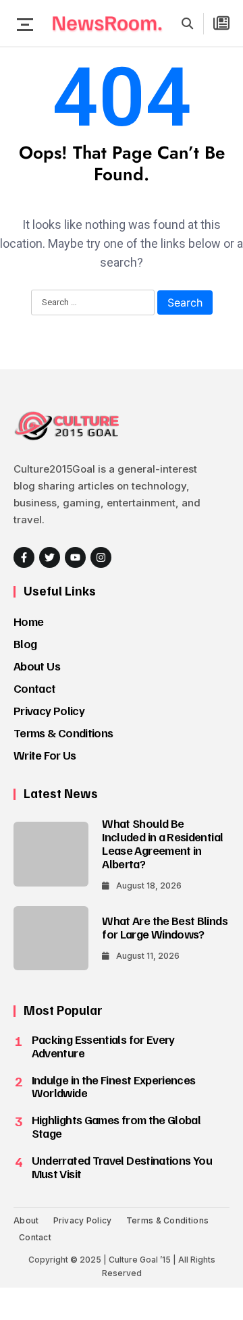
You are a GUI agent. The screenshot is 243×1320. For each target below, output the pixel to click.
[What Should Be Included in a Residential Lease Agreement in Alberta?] (51, 854)
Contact (35, 688)
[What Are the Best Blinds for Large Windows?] (51, 938)
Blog (25, 643)
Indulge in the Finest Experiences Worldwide (114, 1086)
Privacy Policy (49, 710)
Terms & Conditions (63, 732)
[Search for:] (93, 303)
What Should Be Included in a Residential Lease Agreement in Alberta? (162, 843)
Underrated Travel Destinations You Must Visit (122, 1167)
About (26, 1220)
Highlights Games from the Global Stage (116, 1126)
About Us (37, 665)
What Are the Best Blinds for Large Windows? (164, 927)
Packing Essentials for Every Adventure (103, 1046)
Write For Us (45, 754)
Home (28, 621)
